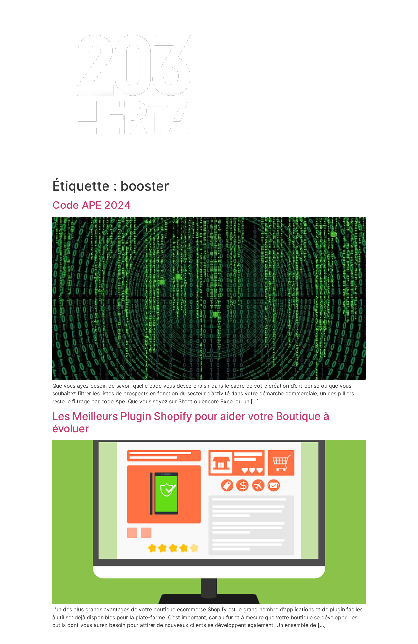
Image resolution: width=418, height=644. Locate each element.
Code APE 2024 (91, 205)
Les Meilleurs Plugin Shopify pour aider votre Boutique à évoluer (190, 422)
